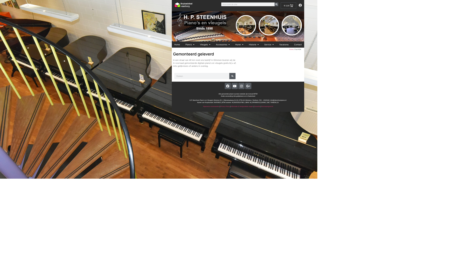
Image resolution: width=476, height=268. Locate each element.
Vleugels (204, 44)
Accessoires (221, 44)
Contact (298, 44)
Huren (238, 44)
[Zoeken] (276, 4)
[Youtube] (235, 86)
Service (267, 44)
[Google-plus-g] (248, 86)
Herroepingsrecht (267, 106)
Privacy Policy (225, 106)
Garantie (257, 106)
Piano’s (188, 44)
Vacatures (284, 44)
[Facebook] (228, 86)
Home (177, 44)
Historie (252, 44)
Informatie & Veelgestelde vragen (242, 106)
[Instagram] (241, 86)
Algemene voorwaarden (211, 106)
